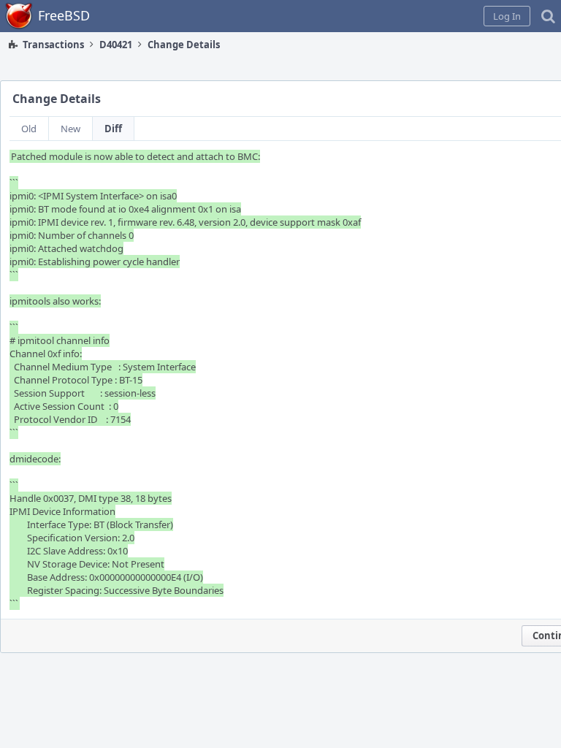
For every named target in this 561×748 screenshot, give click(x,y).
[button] (507, 16)
